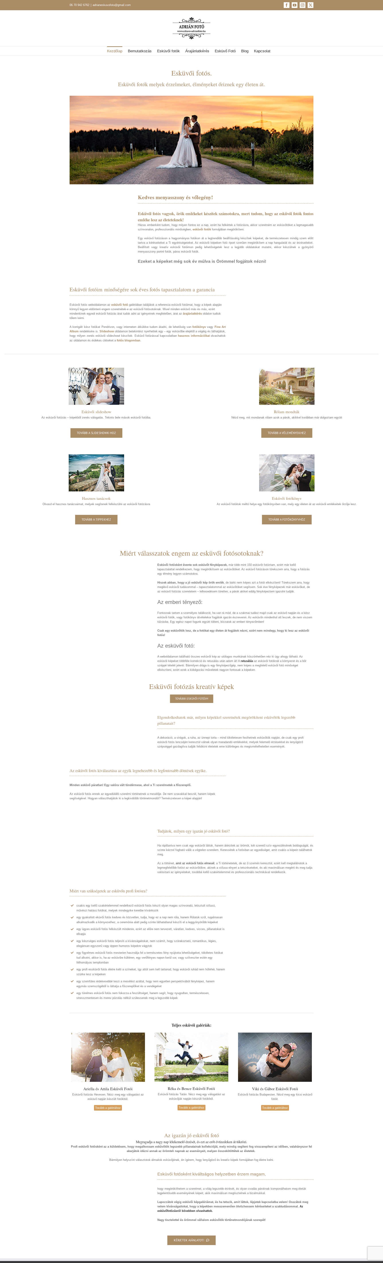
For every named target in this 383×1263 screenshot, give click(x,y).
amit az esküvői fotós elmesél (195, 863)
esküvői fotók (202, 229)
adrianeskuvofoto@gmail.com (112, 5)
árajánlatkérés (192, 313)
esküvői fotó (119, 304)
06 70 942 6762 (79, 5)
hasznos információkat (193, 335)
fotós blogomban (128, 340)
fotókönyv (199, 327)
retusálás (247, 661)
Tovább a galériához (108, 1107)
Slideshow (107, 331)
